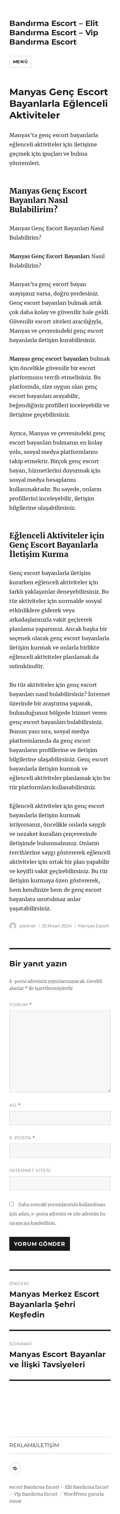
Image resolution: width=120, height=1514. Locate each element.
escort (16, 1487)
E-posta (22, 1138)
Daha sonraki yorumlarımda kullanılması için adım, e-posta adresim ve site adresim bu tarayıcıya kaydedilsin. (57, 1214)
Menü (20, 61)
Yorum (20, 1005)
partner (28, 925)
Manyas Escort (93, 925)
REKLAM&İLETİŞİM (34, 1445)
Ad (15, 1105)
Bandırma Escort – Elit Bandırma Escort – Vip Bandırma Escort (53, 33)
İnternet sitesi (30, 1170)
